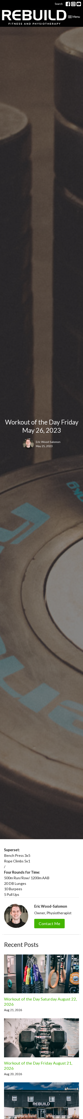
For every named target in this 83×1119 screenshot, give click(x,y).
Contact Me (49, 923)
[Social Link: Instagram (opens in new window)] (73, 4)
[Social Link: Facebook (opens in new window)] (68, 4)
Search (59, 3)
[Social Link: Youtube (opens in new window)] (79, 4)
